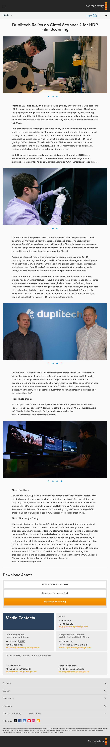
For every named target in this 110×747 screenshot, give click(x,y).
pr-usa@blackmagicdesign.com (21, 671)
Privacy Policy (58, 732)
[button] (48, 97)
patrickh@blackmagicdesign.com (75, 647)
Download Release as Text (55, 592)
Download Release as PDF (55, 584)
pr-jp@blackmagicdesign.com (73, 627)
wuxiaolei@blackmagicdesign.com (22, 647)
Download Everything (55, 601)
